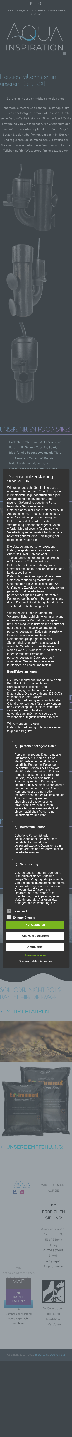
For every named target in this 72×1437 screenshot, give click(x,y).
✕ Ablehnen (35, 946)
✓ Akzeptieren (35, 924)
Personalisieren (35, 955)
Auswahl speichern (35, 935)
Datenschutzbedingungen (36, 961)
